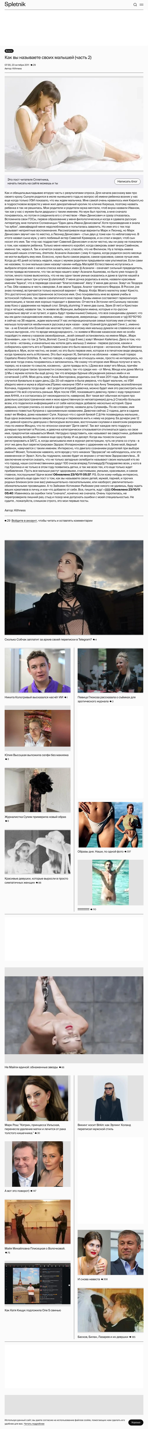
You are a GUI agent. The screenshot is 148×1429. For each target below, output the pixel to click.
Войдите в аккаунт (24, 521)
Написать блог (127, 181)
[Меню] (141, 5)
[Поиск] (135, 5)
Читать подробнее (34, 1423)
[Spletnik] (15, 4)
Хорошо (135, 1422)
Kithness (20, 510)
